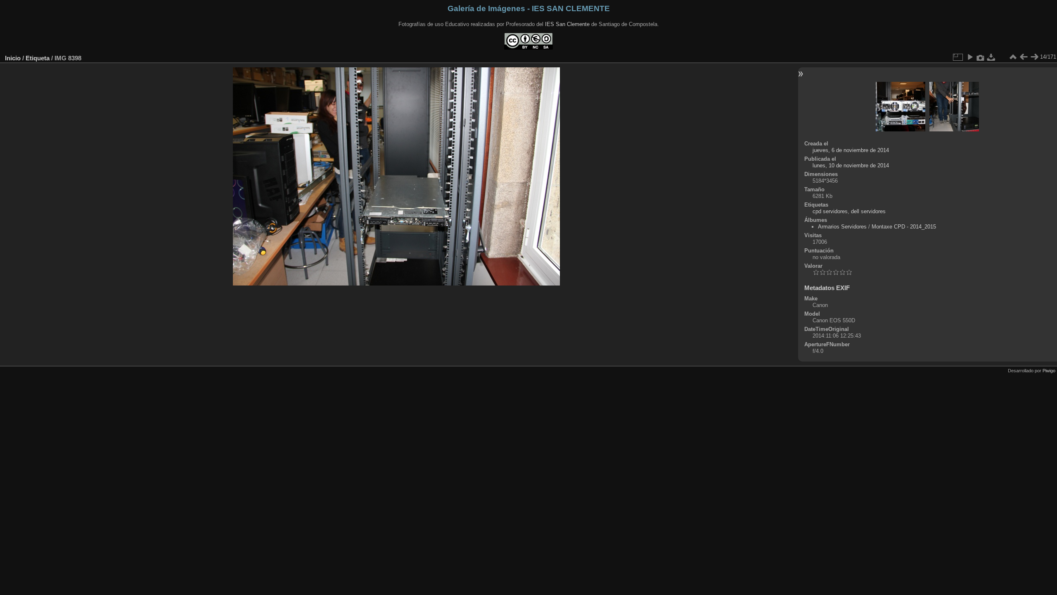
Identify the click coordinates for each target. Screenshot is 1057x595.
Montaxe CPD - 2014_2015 (904, 227)
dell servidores (868, 211)
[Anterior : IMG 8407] (1023, 57)
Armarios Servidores (842, 227)
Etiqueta (38, 58)
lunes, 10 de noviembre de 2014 (851, 165)
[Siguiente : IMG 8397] (1034, 57)
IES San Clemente (567, 24)
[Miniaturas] (1012, 57)
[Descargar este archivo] (991, 57)
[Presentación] (970, 57)
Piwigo (1049, 370)
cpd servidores (830, 211)
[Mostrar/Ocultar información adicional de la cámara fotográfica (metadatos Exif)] (980, 57)
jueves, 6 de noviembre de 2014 (851, 150)
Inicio (13, 58)
